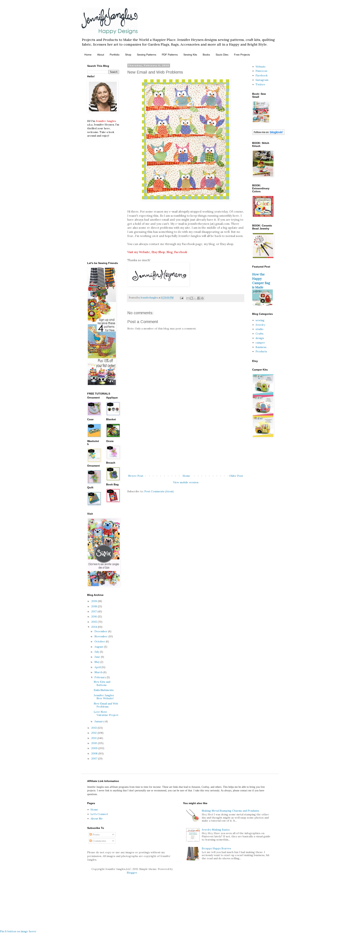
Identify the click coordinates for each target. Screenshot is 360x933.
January (99, 721)
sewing (260, 320)
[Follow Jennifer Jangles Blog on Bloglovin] (268, 134)
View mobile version (185, 482)
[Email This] (188, 298)
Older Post (236, 475)
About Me (97, 818)
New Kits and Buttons (102, 683)
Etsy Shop (158, 252)
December (101, 631)
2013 (94, 727)
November (101, 636)
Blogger (132, 872)
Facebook (180, 252)
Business (261, 347)
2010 (94, 743)
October (100, 641)
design (260, 338)
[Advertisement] (185, 442)
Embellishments (104, 690)
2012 (94, 733)
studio (259, 329)
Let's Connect (99, 814)
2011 (94, 738)
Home (88, 54)
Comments (99, 841)
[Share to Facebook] (199, 298)
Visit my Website (138, 252)
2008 (94, 753)
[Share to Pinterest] (202, 298)
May (97, 662)
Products (261, 351)
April (97, 667)
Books (206, 54)
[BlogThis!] (192, 298)
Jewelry (260, 324)
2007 (94, 758)
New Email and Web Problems (106, 705)
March (98, 672)
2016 (94, 616)
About (100, 54)
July (97, 651)
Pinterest (261, 71)
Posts (96, 834)
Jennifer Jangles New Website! (104, 697)
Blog (169, 252)
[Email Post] (181, 297)
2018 (94, 606)
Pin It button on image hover (18, 931)
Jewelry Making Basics (216, 829)
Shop (128, 54)
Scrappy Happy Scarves (216, 848)
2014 (94, 627)
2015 (94, 621)
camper (260, 342)
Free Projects (242, 54)
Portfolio (114, 54)
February (100, 677)
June (97, 657)
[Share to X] (195, 298)
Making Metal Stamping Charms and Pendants (230, 810)
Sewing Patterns (146, 54)
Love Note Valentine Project (106, 713)
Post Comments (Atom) (159, 491)
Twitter (260, 84)
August (99, 646)
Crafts (259, 333)
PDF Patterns (170, 54)
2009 (94, 748)
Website (261, 66)
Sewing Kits (190, 54)
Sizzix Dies (222, 54)
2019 (94, 601)
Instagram (262, 80)
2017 (94, 611)
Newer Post (135, 475)
